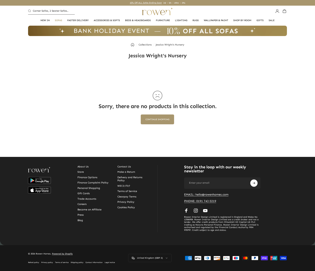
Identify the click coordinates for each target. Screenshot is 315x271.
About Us (83, 166)
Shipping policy (77, 262)
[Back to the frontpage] (132, 45)
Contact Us (124, 166)
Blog (80, 220)
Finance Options (87, 177)
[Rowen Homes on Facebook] (186, 210)
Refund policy (33, 262)
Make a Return (126, 171)
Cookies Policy (126, 207)
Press (80, 214)
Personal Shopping (88, 188)
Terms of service (62, 262)
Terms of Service (127, 191)
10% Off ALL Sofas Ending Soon (146, 2)
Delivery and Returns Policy (129, 179)
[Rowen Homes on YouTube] (205, 210)
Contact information (93, 262)
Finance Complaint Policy (92, 182)
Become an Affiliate (89, 209)
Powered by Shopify (62, 253)
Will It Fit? (123, 185)
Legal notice (110, 262)
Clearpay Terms (126, 196)
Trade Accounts (86, 198)
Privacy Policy (125, 201)
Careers (82, 204)
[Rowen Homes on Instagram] (196, 210)
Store (80, 171)
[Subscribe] (254, 183)
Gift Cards (83, 193)
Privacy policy (47, 262)
